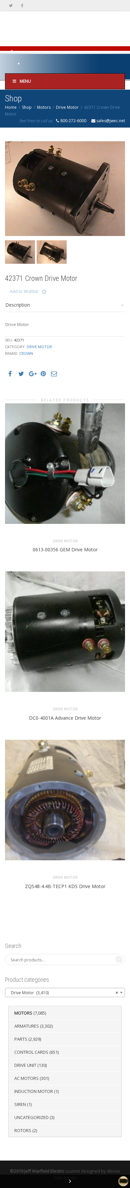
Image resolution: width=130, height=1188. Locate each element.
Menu (25, 81)
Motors (44, 107)
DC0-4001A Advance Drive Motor (65, 718)
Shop (27, 107)
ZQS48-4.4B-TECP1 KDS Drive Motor (65, 886)
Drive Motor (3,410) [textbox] (63, 993)
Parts (20, 1039)
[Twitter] (10, 5)
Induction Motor (33, 1091)
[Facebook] (22, 5)
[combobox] (65, 992)
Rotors (22, 1130)
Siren (20, 1104)
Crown (26, 353)
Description (17, 305)
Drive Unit (25, 1065)
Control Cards (31, 1052)
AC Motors (26, 1078)
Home (11, 107)
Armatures (26, 1026)
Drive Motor (67, 107)
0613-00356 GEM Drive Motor (65, 549)
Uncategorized (31, 1117)
